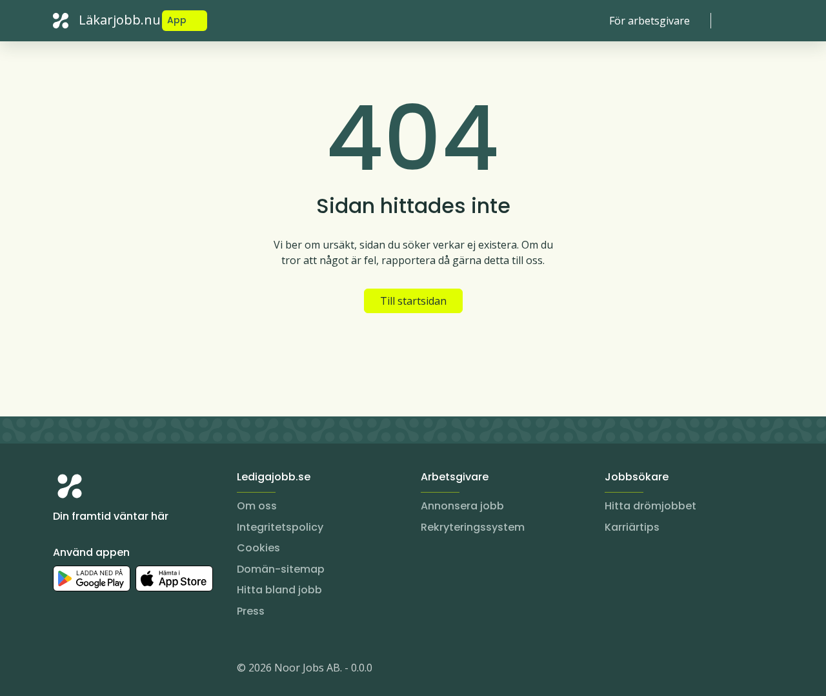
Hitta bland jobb (279, 589)
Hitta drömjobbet (650, 505)
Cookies (258, 547)
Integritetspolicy (280, 527)
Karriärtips (632, 527)
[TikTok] (140, 670)
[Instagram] (63, 670)
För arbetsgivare (649, 21)
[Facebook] (115, 670)
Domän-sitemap (281, 569)
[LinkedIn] (89, 670)
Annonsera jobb (462, 505)
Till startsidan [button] (413, 301)
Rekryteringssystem (473, 527)
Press (251, 611)
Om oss (257, 505)
